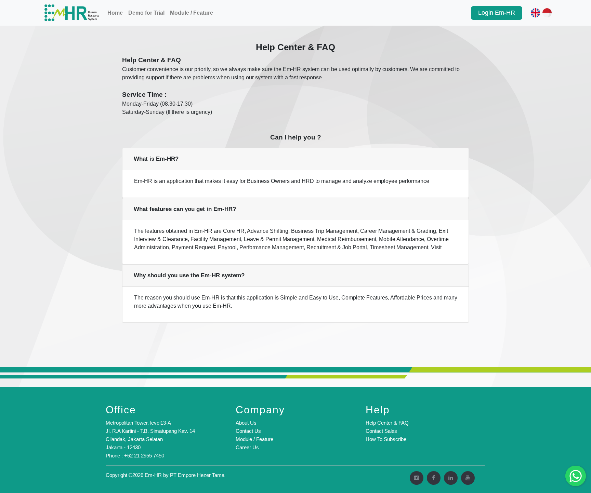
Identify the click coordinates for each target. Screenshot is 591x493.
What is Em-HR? (156, 159)
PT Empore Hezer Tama (197, 475)
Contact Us (248, 431)
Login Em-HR (496, 12)
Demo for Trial (146, 13)
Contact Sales (381, 431)
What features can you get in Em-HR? (185, 209)
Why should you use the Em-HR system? (189, 275)
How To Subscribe (386, 439)
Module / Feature (191, 13)
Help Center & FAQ (387, 423)
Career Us (247, 447)
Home (115, 13)
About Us (246, 423)
